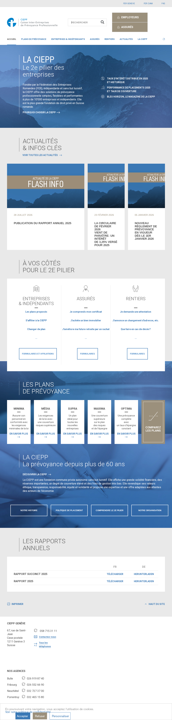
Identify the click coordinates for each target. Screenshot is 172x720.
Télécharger (115, 574)
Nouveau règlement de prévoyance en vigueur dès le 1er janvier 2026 (146, 231)
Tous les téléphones (45, 644)
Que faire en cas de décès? (136, 329)
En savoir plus (19, 433)
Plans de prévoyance (33, 39)
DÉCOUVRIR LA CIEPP (35, 474)
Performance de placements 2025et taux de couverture (128, 89)
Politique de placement (69, 510)
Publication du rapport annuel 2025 (42, 223)
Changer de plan (36, 329)
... (36, 338)
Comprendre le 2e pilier (109, 510)
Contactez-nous (47, 637)
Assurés (94, 39)
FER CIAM (148, 3)
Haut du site (156, 604)
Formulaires (87, 354)
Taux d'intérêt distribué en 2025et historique (127, 80)
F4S (163, 3)
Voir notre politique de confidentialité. (28, 712)
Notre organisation (149, 510)
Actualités (126, 39)
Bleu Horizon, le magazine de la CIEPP (131, 96)
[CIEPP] (32, 22)
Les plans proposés (36, 311)
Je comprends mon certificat (86, 311)
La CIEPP (142, 39)
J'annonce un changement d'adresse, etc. (136, 320)
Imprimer (17, 604)
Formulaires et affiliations (38, 354)
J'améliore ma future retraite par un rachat (86, 329)
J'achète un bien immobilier (86, 320)
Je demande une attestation (135, 311)
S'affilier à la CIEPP (36, 320)
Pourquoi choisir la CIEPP (39, 112)
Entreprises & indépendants (68, 39)
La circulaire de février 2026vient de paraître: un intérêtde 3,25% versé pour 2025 (105, 234)
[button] (164, 40)
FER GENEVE (129, 3)
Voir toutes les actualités (40, 155)
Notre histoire (28, 510)
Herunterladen (144, 574)
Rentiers (109, 39)
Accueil (11, 39)
